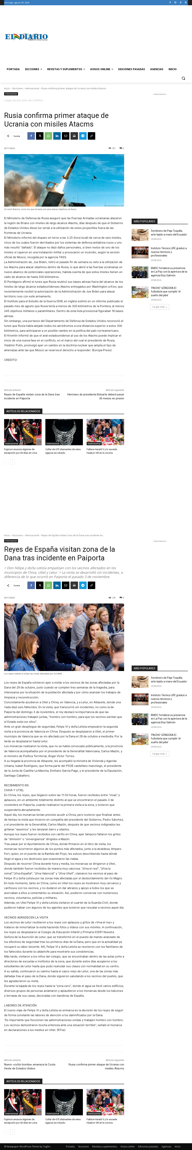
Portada (70, 1146)
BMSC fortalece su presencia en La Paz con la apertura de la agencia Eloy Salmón (169, 272)
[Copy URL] (91, 136)
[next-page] (12, 462)
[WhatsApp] (48, 136)
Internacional (32, 88)
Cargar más (158, 306)
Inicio (7, 88)
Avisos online (128, 1146)
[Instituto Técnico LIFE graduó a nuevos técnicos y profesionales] (140, 252)
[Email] (65, 136)
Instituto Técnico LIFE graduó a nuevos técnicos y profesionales (169, 252)
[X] (186, 3)
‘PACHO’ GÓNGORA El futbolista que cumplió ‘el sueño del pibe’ (166, 291)
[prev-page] (6, 462)
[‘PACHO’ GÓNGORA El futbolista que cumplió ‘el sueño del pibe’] (140, 292)
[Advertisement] (118, 36)
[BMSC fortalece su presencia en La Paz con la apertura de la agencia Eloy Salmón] (140, 272)
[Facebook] (170, 3)
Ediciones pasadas (148, 1146)
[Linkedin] (57, 136)
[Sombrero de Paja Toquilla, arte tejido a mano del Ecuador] (140, 235)
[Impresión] (74, 136)
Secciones (17, 88)
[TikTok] (180, 3)
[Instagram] (175, 3)
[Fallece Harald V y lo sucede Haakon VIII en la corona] (105, 432)
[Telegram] (83, 136)
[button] (183, 78)
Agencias (166, 1146)
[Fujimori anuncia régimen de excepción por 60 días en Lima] (23, 432)
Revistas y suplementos (104, 1146)
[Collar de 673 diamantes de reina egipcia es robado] (64, 432)
